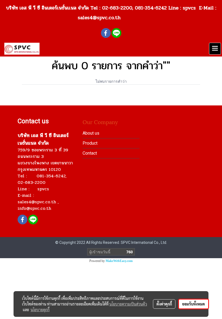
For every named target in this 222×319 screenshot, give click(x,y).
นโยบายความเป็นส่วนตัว (128, 303)
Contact (90, 153)
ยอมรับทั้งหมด (193, 303)
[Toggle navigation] (215, 49)
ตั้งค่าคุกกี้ (164, 303)
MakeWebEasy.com (119, 261)
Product (90, 143)
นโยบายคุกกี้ (40, 309)
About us (91, 133)
